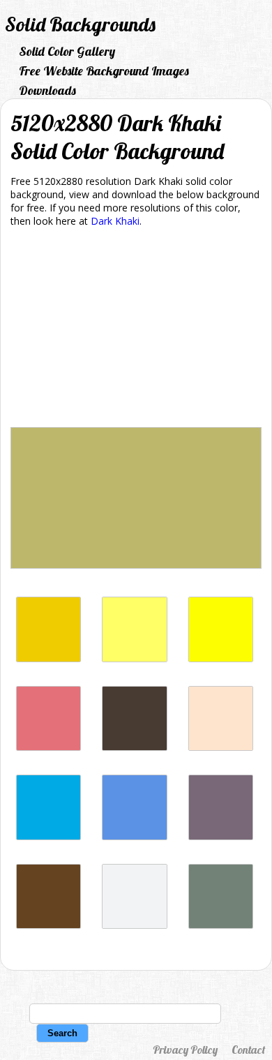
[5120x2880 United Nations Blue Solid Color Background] (134, 836)
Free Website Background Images (104, 71)
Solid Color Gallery (67, 51)
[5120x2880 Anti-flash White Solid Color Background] (134, 925)
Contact (248, 1050)
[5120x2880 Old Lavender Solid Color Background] (220, 836)
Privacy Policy (185, 1050)
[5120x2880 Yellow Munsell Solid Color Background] (48, 658)
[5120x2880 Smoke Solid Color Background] (220, 925)
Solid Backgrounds (80, 24)
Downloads (47, 90)
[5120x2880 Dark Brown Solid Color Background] (48, 925)
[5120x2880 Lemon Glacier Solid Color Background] (220, 658)
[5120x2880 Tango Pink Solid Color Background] (48, 747)
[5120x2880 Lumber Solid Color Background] (220, 747)
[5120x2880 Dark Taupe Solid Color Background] (134, 747)
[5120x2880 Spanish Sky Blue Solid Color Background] (48, 836)
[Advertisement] (136, 329)
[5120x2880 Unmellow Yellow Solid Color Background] (134, 658)
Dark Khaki (115, 220)
